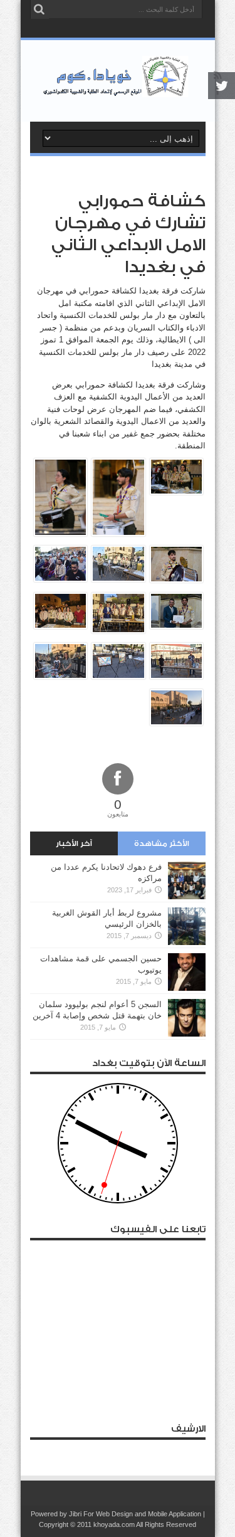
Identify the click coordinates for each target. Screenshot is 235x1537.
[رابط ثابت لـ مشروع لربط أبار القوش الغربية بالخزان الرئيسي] (187, 942)
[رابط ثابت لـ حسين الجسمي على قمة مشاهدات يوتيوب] (187, 988)
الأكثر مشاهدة (161, 843)
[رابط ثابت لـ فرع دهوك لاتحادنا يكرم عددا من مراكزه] (187, 896)
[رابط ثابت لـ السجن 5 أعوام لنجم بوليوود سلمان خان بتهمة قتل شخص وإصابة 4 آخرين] (187, 1033)
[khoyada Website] (117, 90)
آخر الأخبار (74, 843)
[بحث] (39, 9)
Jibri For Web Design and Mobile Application (135, 1514)
